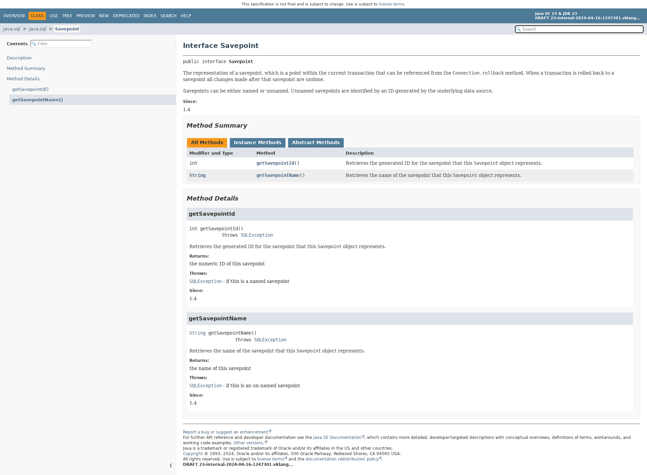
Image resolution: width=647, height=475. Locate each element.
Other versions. (249, 443)
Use (54, 16)
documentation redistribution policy (342, 459)
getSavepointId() (30, 89)
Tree (67, 16)
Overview (14, 16)
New (104, 16)
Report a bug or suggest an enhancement (225, 432)
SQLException (257, 235)
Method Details (23, 78)
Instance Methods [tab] (257, 142)
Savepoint (67, 28)
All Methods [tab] (207, 142)
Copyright (193, 453)
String (197, 175)
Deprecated (126, 16)
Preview (85, 16)
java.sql (11, 28)
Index (150, 16)
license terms (391, 4)
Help (186, 16)
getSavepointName (278, 175)
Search (168, 16)
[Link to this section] (252, 125)
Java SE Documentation (337, 437)
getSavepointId (275, 163)
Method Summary (26, 68)
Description (19, 57)
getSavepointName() (37, 99)
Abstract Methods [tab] (316, 142)
